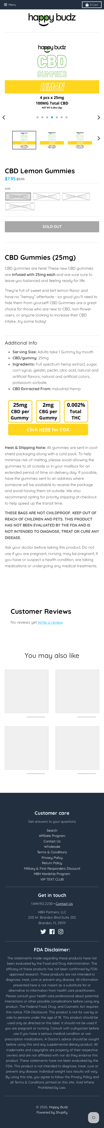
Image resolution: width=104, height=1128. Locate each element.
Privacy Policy (52, 857)
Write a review (50, 622)
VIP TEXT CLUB (52, 879)
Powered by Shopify (52, 1112)
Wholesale (52, 846)
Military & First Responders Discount (52, 868)
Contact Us (52, 841)
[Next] (98, 117)
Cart (94, 5)
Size (7, 188)
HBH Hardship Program (52, 874)
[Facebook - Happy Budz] (52, 931)
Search (52, 830)
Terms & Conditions (52, 852)
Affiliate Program (52, 836)
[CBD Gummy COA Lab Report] (48, 437)
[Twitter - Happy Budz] (43, 931)
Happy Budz (58, 1107)
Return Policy (52, 863)
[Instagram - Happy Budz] (61, 931)
